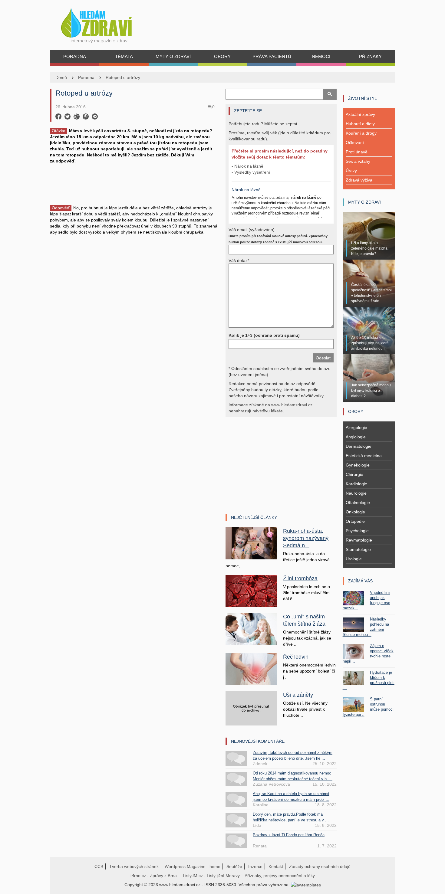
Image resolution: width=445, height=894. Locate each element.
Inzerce (255, 866)
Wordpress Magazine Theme (192, 866)
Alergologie (356, 427)
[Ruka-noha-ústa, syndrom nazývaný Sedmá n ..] (251, 543)
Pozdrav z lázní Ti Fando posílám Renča (289, 835)
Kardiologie (356, 483)
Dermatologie (358, 446)
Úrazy (351, 170)
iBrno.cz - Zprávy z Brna (153, 875)
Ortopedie (355, 521)
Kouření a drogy (361, 133)
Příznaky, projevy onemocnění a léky (280, 875)
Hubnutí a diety (360, 123)
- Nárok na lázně (247, 166)
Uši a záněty (298, 695)
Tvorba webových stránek (134, 866)
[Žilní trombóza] (251, 590)
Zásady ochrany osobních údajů (320, 866)
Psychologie (357, 530)
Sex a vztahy (358, 161)
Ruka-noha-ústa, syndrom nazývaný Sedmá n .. (305, 538)
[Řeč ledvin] (251, 668)
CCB (98, 866)
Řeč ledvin (295, 657)
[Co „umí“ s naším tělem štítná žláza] (251, 628)
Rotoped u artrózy (123, 77)
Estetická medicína (364, 455)
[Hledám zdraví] (104, 24)
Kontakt (276, 866)
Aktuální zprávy (360, 114)
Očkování (355, 142)
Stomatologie (358, 549)
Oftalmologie (358, 502)
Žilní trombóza (300, 578)
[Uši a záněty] (251, 708)
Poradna (86, 77)
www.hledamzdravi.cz (291, 404)
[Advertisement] (134, 185)
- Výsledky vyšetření (251, 172)
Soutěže (234, 866)
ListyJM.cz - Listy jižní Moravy (211, 875)
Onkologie (355, 511)
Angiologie (356, 436)
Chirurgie (354, 474)
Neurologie (356, 493)
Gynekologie (358, 465)
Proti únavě (357, 151)
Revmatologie (359, 540)
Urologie (354, 558)
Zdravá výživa (359, 180)
